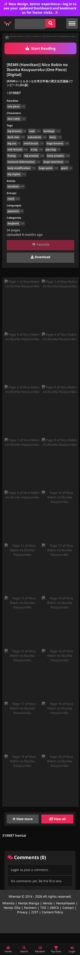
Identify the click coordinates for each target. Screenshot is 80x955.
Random (40, 951)
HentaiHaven (65, 903)
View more (24, 819)
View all (59, 819)
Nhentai (15, 896)
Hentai (47, 903)
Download (42, 257)
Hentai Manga (28, 903)
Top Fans (56, 951)
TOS (43, 907)
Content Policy (52, 912)
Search (24, 951)
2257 (34, 912)
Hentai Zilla (12, 907)
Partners (30, 907)
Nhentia (8, 903)
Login (15, 870)
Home (8, 951)
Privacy (22, 912)
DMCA (54, 907)
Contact (68, 907)
